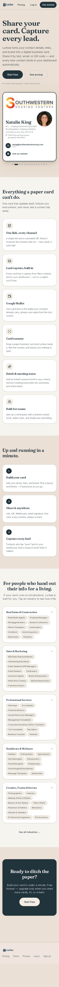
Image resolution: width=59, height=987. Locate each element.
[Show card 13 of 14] (44, 164)
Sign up (47, 956)
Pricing (21, 4)
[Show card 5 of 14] (24, 164)
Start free (12, 74)
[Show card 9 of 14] (34, 164)
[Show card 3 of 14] (19, 164)
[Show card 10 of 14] (36, 164)
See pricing (36, 74)
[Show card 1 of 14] (12, 164)
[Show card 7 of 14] (29, 164)
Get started (48, 4)
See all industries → (29, 832)
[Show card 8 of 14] (32, 164)
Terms (16, 956)
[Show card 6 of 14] (27, 164)
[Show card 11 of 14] (39, 164)
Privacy (26, 956)
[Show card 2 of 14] (16, 164)
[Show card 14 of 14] (46, 164)
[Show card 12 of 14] (41, 164)
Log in (33, 4)
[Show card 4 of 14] (22, 164)
